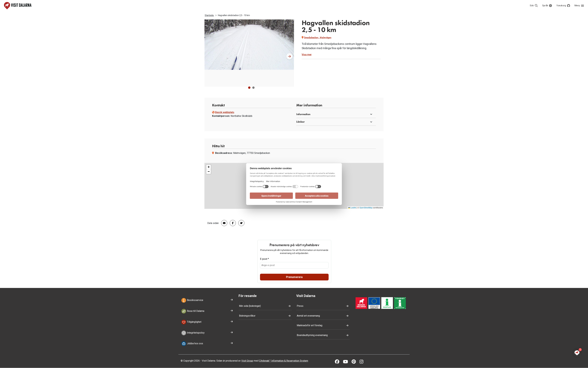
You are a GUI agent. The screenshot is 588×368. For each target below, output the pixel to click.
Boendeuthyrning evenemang (312, 335)
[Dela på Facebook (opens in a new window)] (231, 223)
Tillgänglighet (193, 321)
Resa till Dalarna (195, 311)
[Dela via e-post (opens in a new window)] (223, 223)
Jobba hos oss (194, 343)
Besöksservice (194, 300)
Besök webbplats (224, 112)
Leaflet (353, 207)
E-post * (264, 258)
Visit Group (247, 360)
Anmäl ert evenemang (308, 315)
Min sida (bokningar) (250, 305)
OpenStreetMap (366, 207)
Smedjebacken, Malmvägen (317, 37)
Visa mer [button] (307, 54)
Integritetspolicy (195, 332)
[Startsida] (17, 5)
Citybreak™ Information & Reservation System (283, 360)
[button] (249, 87)
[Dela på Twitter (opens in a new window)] (240, 223)
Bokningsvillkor (247, 315)
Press (300, 305)
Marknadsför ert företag (309, 325)
